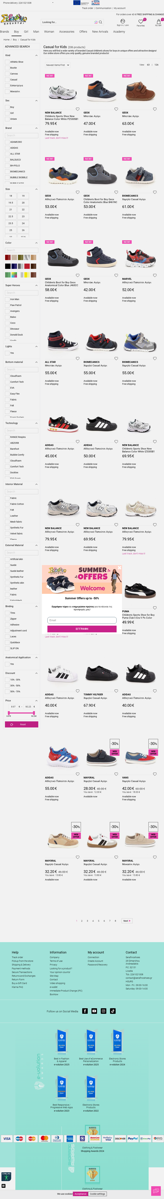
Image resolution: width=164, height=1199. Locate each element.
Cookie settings (97, 1194)
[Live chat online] (156, 1191)
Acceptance (80, 1194)
